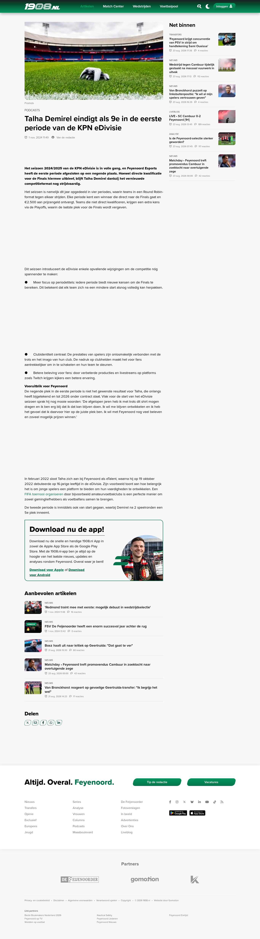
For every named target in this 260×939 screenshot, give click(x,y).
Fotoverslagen (130, 808)
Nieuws (29, 802)
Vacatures (211, 782)
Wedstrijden (142, 6)
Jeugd (29, 832)
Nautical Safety (104, 915)
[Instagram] (178, 801)
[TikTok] (216, 801)
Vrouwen (79, 814)
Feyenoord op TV (33, 918)
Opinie (29, 814)
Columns (79, 820)
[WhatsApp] (51, 722)
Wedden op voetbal (35, 922)
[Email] (35, 722)
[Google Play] (178, 813)
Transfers (31, 808)
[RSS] (223, 801)
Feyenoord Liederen (107, 918)
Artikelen (87, 6)
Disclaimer (58, 900)
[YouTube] (208, 801)
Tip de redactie (157, 782)
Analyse (78, 808)
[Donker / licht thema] (207, 6)
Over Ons (127, 826)
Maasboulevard (83, 832)
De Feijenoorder (132, 802)
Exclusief (31, 820)
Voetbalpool (169, 6)
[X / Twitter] (28, 722)
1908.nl (42, 6)
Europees (31, 826)
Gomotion (173, 900)
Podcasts (79, 826)
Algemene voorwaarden (80, 900)
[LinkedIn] (59, 722)
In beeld (126, 814)
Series (77, 802)
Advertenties (129, 820)
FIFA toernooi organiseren (44, 494)
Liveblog (126, 832)
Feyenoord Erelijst (178, 915)
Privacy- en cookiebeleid (37, 900)
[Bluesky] (194, 801)
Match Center (113, 6)
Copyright (126, 900)
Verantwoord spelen (106, 900)
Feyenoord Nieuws (106, 922)
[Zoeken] (199, 6)
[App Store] (197, 813)
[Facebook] (43, 722)
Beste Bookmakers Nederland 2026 (43, 915)
